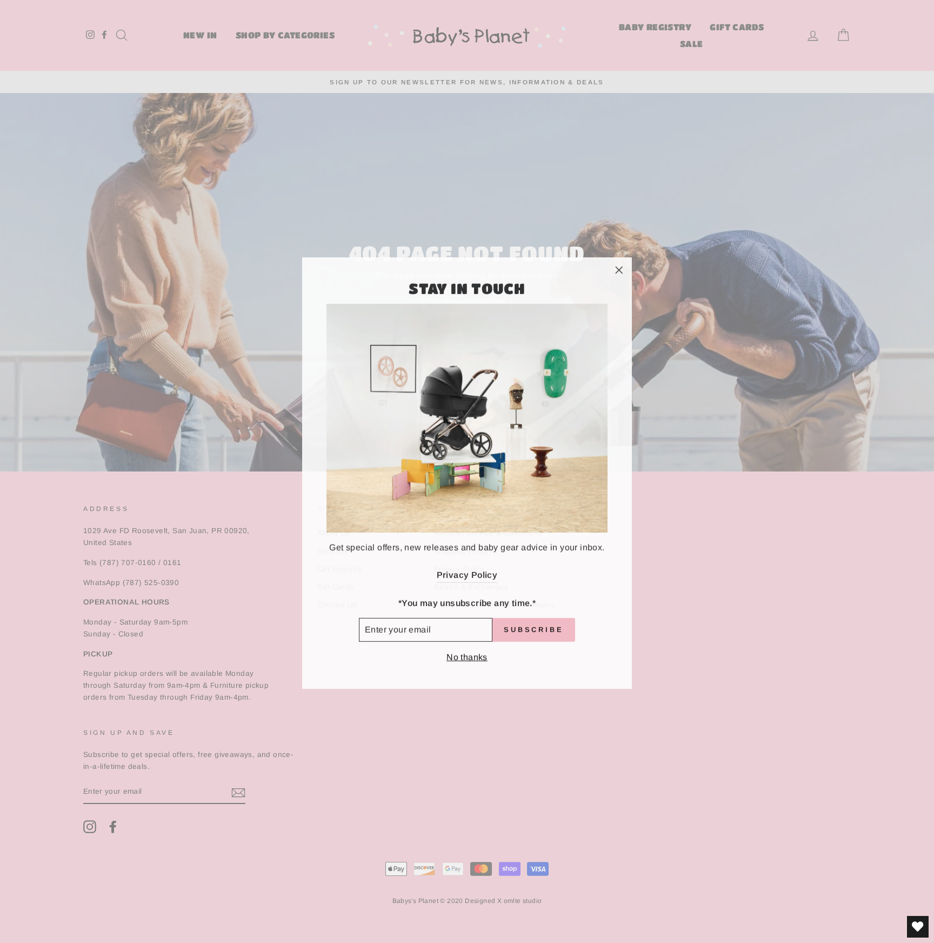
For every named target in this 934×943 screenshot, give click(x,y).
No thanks (467, 655)
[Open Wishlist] (918, 927)
